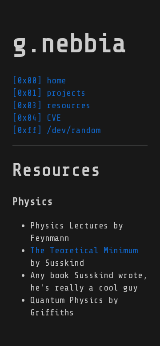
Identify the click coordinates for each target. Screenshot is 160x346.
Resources (56, 170)
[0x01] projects (49, 93)
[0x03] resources (51, 105)
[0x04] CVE (36, 118)
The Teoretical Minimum (84, 250)
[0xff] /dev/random (56, 130)
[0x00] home (39, 80)
